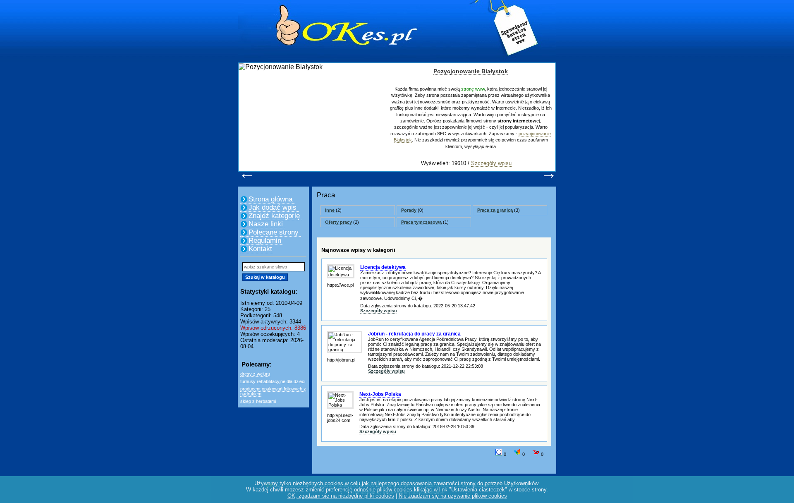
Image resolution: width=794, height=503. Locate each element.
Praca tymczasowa (421, 222)
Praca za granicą (495, 210)
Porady (408, 210)
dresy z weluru (255, 373)
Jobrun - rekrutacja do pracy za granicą (414, 334)
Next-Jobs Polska (380, 394)
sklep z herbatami (258, 401)
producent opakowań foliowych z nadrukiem (273, 391)
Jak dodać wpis (273, 207)
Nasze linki (266, 224)
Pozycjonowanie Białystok (470, 71)
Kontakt (260, 249)
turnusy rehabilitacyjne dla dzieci (272, 381)
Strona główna (270, 199)
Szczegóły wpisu (491, 163)
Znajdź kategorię (274, 216)
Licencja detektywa (383, 267)
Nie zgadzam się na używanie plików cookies (453, 496)
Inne (330, 210)
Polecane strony (274, 232)
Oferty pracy (338, 222)
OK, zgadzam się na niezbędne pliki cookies (340, 496)
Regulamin (265, 240)
